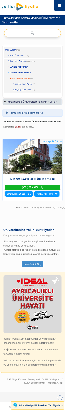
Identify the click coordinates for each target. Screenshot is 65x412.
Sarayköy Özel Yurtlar (22, 90)
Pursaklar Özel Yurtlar (20, 78)
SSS (9, 379)
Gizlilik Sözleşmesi (52, 379)
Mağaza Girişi (55, 382)
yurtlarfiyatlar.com (59, 5)
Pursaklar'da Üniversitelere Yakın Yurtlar (32, 101)
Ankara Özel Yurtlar (16, 55)
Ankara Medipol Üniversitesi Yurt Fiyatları (40, 405)
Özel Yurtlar (10, 50)
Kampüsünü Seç (32, 264)
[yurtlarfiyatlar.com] (27, 6)
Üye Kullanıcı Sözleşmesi (26, 379)
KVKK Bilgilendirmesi (35, 382)
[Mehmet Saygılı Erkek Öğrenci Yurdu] (32, 156)
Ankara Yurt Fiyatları (21, 61)
